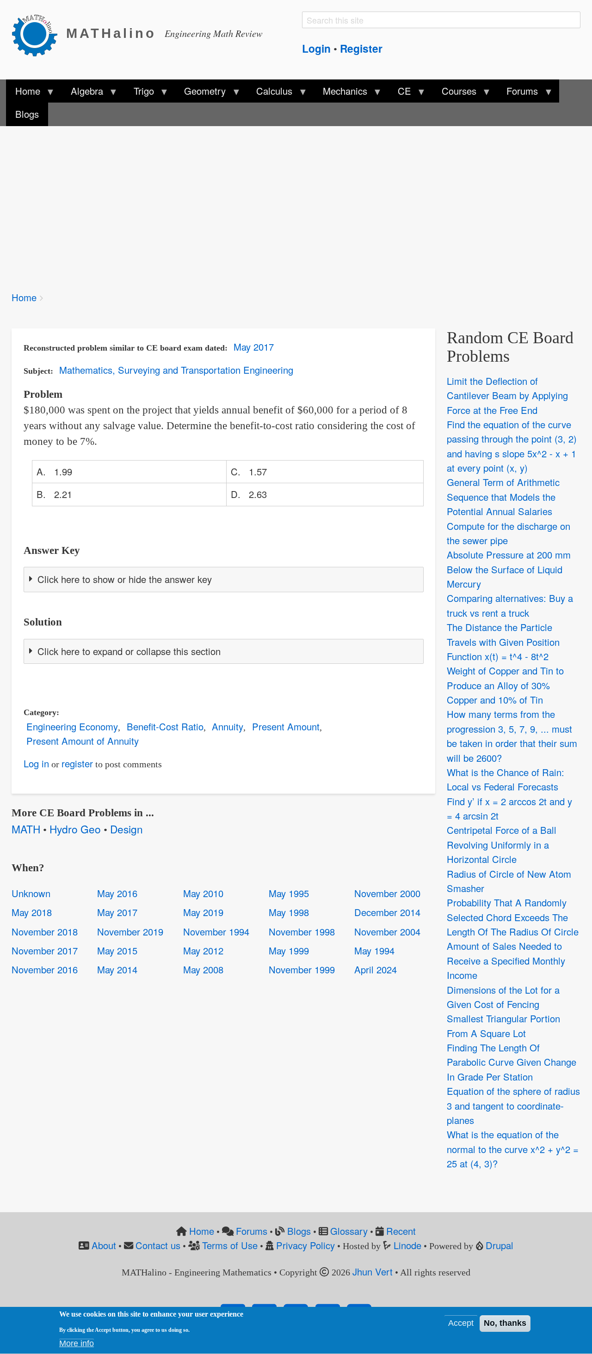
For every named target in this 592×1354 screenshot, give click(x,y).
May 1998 (289, 912)
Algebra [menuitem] (82, 93)
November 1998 (302, 931)
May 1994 (374, 950)
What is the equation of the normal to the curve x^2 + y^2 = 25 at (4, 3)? (513, 1149)
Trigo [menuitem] (139, 93)
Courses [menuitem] (454, 93)
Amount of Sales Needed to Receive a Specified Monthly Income (506, 960)
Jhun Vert (372, 1271)
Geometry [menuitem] (200, 93)
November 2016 (45, 969)
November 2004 (387, 931)
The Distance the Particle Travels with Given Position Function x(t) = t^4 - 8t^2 (503, 641)
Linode (407, 1245)
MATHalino (111, 33)
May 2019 (203, 912)
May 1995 (289, 893)
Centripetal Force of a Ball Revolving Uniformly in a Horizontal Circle (501, 844)
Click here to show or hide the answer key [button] (124, 579)
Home (24, 297)
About (104, 1245)
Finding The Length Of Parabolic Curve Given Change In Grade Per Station (511, 1062)
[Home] (39, 34)
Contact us (158, 1245)
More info (76, 1343)
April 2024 (375, 969)
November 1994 (216, 931)
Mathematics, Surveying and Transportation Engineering (176, 369)
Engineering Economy (72, 726)
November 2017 (45, 950)
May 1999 (289, 950)
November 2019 (130, 931)
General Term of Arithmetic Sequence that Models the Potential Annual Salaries (503, 496)
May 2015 (117, 950)
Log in (36, 763)
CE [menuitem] (399, 93)
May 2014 (117, 969)
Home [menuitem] (23, 93)
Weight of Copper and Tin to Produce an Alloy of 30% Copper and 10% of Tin (505, 685)
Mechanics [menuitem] (340, 93)
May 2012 (203, 950)
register (77, 763)
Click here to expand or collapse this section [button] (129, 651)
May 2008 (203, 969)
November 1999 (302, 969)
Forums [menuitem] (517, 93)
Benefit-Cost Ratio (165, 726)
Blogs (299, 1231)
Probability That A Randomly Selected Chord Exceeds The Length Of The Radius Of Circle (513, 917)
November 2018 (45, 931)
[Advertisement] (289, 202)
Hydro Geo (75, 828)
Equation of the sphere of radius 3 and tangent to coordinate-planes (513, 1105)
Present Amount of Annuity (82, 740)
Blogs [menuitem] (27, 114)
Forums (251, 1231)
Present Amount (286, 726)
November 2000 (387, 893)
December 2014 (387, 912)
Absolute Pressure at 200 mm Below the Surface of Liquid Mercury (509, 569)
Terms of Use (230, 1245)
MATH (26, 828)
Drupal (499, 1245)
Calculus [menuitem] (269, 93)
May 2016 (117, 893)
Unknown (31, 893)
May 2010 (203, 893)
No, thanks (505, 1323)
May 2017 (254, 346)
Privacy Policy (305, 1245)
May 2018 (32, 912)
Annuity (227, 726)
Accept (461, 1323)
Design (126, 828)
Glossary (349, 1231)
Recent (401, 1231)
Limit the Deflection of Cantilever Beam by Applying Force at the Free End (507, 395)
